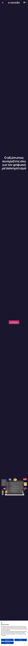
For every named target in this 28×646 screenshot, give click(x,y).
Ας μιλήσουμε (14, 322)
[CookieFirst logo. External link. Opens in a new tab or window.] (1, 623)
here (5, 635)
